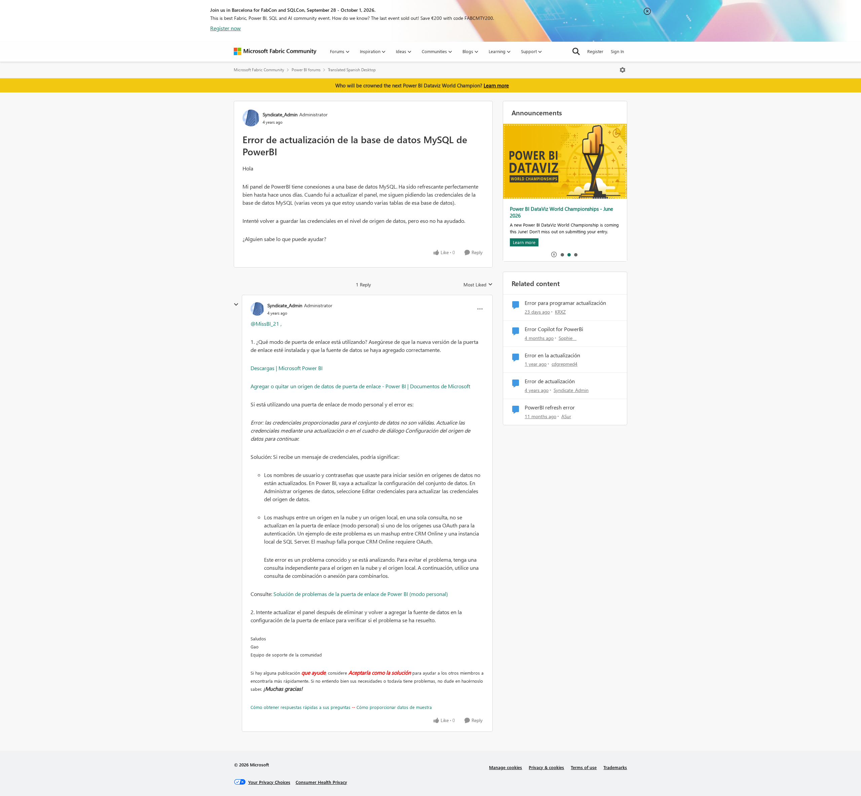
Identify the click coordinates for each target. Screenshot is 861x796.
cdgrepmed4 (564, 364)
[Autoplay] (554, 254)
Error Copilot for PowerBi (554, 329)
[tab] (562, 254)
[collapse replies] (236, 305)
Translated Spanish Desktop (352, 69)
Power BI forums (306, 69)
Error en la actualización (552, 355)
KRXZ (560, 312)
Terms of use (584, 767)
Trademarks (615, 767)
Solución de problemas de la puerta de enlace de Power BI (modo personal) (360, 593)
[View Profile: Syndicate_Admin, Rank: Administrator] (250, 118)
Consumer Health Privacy (321, 782)
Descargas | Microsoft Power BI (287, 367)
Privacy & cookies (546, 767)
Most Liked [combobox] (478, 284)
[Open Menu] (622, 70)
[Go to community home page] (275, 51)
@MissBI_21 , (266, 323)
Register (595, 51)
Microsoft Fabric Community (259, 69)
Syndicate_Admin (280, 114)
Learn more (496, 85)
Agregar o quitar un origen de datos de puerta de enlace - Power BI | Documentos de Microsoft (360, 386)
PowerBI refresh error (550, 407)
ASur (566, 416)
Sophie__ (567, 338)
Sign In (617, 51)
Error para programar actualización (565, 303)
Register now (225, 28)
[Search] (576, 51)
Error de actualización (550, 381)
